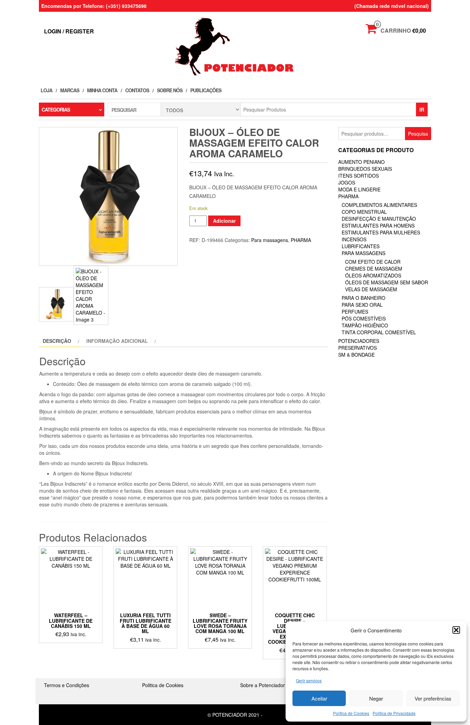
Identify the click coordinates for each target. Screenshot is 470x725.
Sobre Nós (169, 90)
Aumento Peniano (361, 161)
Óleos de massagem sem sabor (386, 282)
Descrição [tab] (57, 340)
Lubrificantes (361, 246)
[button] (456, 630)
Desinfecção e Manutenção (379, 218)
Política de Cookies (351, 713)
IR (421, 109)
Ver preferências (433, 698)
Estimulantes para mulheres (381, 232)
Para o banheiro (363, 297)
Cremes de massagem (373, 268)
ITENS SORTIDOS (358, 175)
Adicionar (224, 220)
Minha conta (102, 90)
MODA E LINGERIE (359, 189)
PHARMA (301, 240)
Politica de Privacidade (394, 713)
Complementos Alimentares (379, 204)
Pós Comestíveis (364, 318)
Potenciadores (358, 340)
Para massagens (269, 240)
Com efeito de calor (372, 261)
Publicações (205, 90)
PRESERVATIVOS (357, 347)
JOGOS (346, 182)
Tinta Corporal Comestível (379, 332)
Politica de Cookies (162, 685)
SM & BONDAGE (356, 354)
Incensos (354, 239)
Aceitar (319, 698)
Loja (46, 90)
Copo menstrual (364, 211)
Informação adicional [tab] (117, 340)
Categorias (56, 109)
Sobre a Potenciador (262, 685)
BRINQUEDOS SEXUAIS (365, 168)
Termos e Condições (66, 685)
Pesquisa (418, 133)
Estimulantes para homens (378, 225)
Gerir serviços (309, 680)
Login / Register (69, 31)
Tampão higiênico (365, 325)
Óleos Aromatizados (373, 275)
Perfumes (355, 311)
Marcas (69, 90)
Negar (376, 698)
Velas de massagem (371, 289)
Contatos (137, 90)
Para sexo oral (362, 304)
